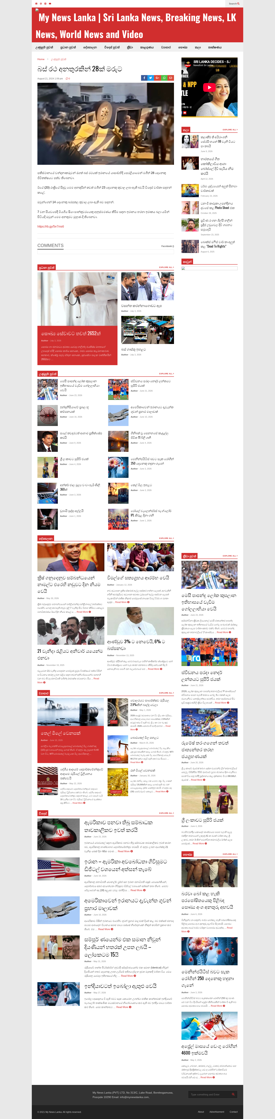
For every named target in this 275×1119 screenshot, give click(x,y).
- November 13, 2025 (124, 655)
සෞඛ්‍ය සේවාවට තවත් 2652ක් (71, 333)
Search (233, 3)
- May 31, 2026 (99, 961)
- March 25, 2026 (146, 743)
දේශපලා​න (46, 538)
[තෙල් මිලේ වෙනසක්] (70, 712)
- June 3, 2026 (74, 495)
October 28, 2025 (209, 213)
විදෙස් (43, 813)
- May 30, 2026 (52, 598)
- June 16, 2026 (75, 417)
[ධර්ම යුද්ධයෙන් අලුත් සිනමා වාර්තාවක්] (190, 190)
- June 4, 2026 (74, 464)
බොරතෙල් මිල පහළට (144, 737)
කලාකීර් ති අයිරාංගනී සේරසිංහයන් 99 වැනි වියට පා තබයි (218, 141)
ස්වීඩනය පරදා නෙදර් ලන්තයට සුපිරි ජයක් (201, 675)
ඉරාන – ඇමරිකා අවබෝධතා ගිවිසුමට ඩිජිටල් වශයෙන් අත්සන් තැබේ (125, 865)
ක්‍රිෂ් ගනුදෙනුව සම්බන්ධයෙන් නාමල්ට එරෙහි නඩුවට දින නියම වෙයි (68, 584)
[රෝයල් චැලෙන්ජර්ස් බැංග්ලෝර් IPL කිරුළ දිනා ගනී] (118, 519)
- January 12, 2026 (123, 585)
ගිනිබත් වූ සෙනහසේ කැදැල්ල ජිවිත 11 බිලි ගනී (150, 435)
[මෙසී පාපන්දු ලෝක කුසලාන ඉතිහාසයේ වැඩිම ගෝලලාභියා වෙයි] (47, 389)
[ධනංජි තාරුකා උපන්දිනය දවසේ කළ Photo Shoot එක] (190, 207)
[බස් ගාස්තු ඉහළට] (147, 330)
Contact (234, 1112)
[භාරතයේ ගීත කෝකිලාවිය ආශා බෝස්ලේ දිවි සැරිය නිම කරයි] (190, 163)
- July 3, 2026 (55, 340)
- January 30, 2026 (146, 775)
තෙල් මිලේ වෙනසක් (60, 732)
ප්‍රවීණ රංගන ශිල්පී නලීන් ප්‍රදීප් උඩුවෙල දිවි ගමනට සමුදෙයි (216, 224)
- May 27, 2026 (99, 992)
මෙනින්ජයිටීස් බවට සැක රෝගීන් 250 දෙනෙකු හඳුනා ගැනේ (152, 461)
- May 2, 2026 (195, 1060)
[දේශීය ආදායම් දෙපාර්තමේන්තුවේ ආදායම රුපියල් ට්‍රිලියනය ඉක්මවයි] (47, 781)
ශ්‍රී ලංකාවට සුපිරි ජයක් (74, 459)
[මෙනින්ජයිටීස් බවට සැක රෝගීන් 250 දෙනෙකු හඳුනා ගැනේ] (118, 467)
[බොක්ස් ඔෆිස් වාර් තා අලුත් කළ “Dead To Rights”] (190, 246)
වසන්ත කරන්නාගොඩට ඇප (141, 305)
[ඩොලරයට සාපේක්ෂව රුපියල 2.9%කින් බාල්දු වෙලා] (118, 712)
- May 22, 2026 (75, 783)
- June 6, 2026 (195, 914)
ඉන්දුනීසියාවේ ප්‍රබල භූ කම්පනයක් (74, 409)
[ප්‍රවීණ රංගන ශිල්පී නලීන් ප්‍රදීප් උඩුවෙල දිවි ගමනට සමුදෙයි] (190, 224)
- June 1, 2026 (74, 516)
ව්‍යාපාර (166, 47)
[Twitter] (150, 78)
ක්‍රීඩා (130, 47)
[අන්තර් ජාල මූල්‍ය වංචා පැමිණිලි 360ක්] (47, 493)
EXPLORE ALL (166, 267)
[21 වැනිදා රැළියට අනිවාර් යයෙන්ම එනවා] (70, 631)
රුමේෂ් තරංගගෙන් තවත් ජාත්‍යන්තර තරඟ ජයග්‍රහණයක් (205, 749)
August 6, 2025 (207, 252)
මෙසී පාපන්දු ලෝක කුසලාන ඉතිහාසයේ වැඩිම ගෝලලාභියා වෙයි (79, 385)
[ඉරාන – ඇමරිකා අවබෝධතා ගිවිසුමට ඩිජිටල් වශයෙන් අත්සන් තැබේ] (58, 868)
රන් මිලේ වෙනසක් (142, 770)
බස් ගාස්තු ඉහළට (133, 349)
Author (44, 340)
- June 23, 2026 (75, 395)
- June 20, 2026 (196, 762)
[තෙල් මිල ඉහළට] (118, 493)
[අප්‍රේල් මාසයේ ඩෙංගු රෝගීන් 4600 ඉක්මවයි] (209, 1026)
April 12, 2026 (207, 179)
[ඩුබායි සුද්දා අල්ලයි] (47, 519)
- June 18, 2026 (99, 876)
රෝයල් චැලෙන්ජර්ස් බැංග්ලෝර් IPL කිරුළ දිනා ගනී (151, 512)
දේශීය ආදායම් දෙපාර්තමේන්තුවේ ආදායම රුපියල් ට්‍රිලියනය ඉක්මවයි (81, 773)
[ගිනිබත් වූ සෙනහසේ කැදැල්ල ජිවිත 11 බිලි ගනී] (118, 441)
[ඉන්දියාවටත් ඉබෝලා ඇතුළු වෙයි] (58, 994)
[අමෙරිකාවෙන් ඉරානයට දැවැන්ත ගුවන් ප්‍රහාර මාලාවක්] (118, 415)
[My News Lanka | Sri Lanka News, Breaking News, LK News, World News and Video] (139, 25)
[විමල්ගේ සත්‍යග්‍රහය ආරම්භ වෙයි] (140, 557)
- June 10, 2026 (145, 417)
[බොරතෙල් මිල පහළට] (118, 749)
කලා (198, 47)
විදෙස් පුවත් (112, 47)
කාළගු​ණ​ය (147, 47)
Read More (60, 359)
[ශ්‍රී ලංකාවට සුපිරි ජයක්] (47, 467)
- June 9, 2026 (74, 443)
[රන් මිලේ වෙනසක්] (118, 782)
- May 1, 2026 (144, 710)
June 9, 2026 (207, 151)
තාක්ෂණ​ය (215, 47)
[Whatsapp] (164, 78)
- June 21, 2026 (145, 391)
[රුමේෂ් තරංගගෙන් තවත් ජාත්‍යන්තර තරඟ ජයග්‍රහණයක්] (209, 722)
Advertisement (217, 1112)
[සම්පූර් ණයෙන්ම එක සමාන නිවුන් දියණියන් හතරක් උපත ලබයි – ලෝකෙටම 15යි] (58, 947)
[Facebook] (144, 78)
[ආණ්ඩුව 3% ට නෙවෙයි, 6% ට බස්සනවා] (140, 621)
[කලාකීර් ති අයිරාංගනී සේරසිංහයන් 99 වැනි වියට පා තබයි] (190, 141)
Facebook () (167, 246)
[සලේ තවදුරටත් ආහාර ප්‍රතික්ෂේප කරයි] (47, 441)
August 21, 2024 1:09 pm (50, 78)
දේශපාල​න (90, 47)
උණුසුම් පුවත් (44, 47)
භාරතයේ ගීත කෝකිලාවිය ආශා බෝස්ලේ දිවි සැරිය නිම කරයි (217, 166)
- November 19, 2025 (54, 665)
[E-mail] (170, 78)
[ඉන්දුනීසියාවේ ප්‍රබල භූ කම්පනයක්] (47, 415)
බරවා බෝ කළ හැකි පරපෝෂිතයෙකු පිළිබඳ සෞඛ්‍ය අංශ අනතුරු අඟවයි (207, 900)
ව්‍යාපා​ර (43, 693)
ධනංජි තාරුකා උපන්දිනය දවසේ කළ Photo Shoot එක (218, 205)
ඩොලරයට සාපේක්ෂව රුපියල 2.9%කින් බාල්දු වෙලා (149, 702)
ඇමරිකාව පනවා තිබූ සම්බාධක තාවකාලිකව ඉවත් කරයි (118, 825)
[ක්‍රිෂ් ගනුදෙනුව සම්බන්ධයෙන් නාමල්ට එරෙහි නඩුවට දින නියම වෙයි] (70, 557)
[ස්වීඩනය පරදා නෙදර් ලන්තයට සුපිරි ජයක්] (118, 389)
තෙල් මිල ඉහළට (141, 485)
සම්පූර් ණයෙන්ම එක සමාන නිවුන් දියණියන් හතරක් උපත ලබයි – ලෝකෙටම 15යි (122, 946)
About (201, 1112)
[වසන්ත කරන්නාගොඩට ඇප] (147, 286)
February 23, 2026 (209, 196)
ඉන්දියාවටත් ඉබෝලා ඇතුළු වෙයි (120, 985)
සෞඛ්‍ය (182, 47)
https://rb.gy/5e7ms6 (50, 226)
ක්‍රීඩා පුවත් (189, 556)
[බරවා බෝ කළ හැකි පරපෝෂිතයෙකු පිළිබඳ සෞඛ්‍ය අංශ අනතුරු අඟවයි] (209, 873)
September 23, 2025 (210, 234)
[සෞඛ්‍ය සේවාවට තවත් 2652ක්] (77, 299)
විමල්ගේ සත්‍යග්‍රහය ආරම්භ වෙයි (138, 577)
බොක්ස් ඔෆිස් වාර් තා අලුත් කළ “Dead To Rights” (218, 243)
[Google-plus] (157, 78)
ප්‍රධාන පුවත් (68, 47)
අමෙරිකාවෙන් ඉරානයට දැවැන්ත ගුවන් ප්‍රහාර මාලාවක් (152, 409)
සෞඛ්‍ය (187, 854)
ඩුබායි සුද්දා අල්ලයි (72, 510)
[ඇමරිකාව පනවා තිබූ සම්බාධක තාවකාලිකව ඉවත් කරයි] (58, 834)
